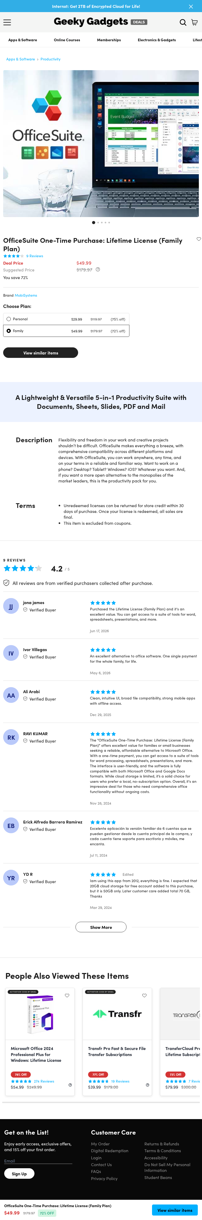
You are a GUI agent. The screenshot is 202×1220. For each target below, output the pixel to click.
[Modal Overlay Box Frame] (101, 610)
